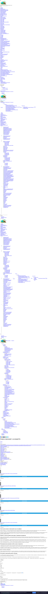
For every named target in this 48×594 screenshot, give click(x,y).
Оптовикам (2, 101)
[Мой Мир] (2, 437)
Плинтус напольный (7, 359)
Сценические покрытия (10, 445)
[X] (3, 437)
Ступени (29, 445)
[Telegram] (8, 437)
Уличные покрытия (18, 445)
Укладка (6, 421)
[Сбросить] (0, 576)
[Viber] (4, 437)
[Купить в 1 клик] (0, 480)
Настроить (38, 592)
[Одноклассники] (1, 437)
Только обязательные (43, 592)
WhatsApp (3, 93)
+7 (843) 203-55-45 (4, 98)
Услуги (4, 419)
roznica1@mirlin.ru (3, 584)
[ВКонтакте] (0, 437)
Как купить (4, 430)
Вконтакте (3, 92)
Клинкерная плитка (4, 445)
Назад (5, 344)
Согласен (34, 592)
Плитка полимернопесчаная (24, 445)
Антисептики (14, 445)
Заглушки (7, 369)
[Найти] (1, 6)
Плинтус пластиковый (9, 361)
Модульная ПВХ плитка (8, 386)
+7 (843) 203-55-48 (5, 82)
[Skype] (7, 437)
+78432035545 (3, 83)
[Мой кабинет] (0, 341)
